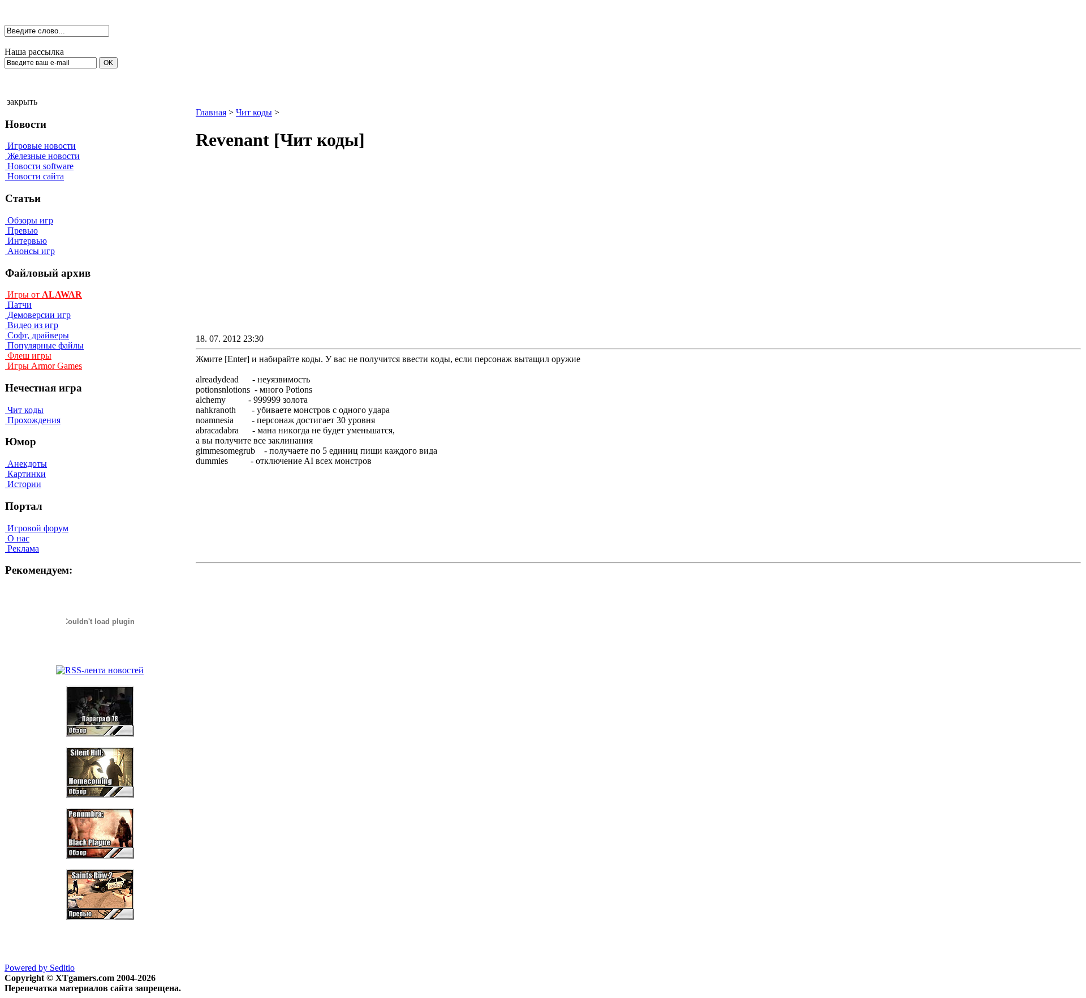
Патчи (18, 304)
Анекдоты (26, 463)
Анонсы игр (30, 251)
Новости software (39, 166)
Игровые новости (40, 145)
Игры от (43, 294)
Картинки (25, 474)
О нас (17, 538)
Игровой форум (36, 528)
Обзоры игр (29, 220)
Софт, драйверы (37, 335)
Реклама (22, 548)
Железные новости (42, 156)
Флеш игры (28, 355)
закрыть (22, 101)
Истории (23, 484)
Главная (211, 112)
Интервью (26, 241)
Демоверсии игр (38, 315)
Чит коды (24, 410)
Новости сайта (34, 176)
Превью (21, 230)
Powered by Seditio (40, 968)
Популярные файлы (44, 345)
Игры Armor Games (43, 366)
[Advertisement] (542, 252)
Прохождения (33, 420)
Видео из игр (31, 325)
